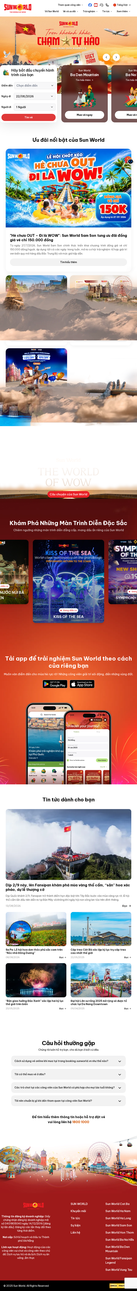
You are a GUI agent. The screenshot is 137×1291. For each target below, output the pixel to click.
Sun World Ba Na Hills (119, 1239)
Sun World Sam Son (118, 1225)
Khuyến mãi (78, 1211)
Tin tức (75, 1218)
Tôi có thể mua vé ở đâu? (29, 1074)
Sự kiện (75, 1225)
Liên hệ (75, 1232)
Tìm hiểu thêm (68, 262)
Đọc (124, 905)
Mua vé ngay (84, 115)
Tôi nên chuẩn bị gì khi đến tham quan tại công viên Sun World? (53, 1100)
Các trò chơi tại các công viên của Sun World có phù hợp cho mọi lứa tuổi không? (64, 1087)
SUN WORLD (79, 1204)
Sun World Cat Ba (117, 1204)
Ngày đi (6, 96)
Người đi (6, 107)
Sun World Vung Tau (118, 1269)
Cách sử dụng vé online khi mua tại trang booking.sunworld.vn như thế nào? (61, 1061)
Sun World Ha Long (118, 1218)
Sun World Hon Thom (119, 1232)
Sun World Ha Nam (117, 1211)
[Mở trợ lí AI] (129, 160)
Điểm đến (7, 85)
